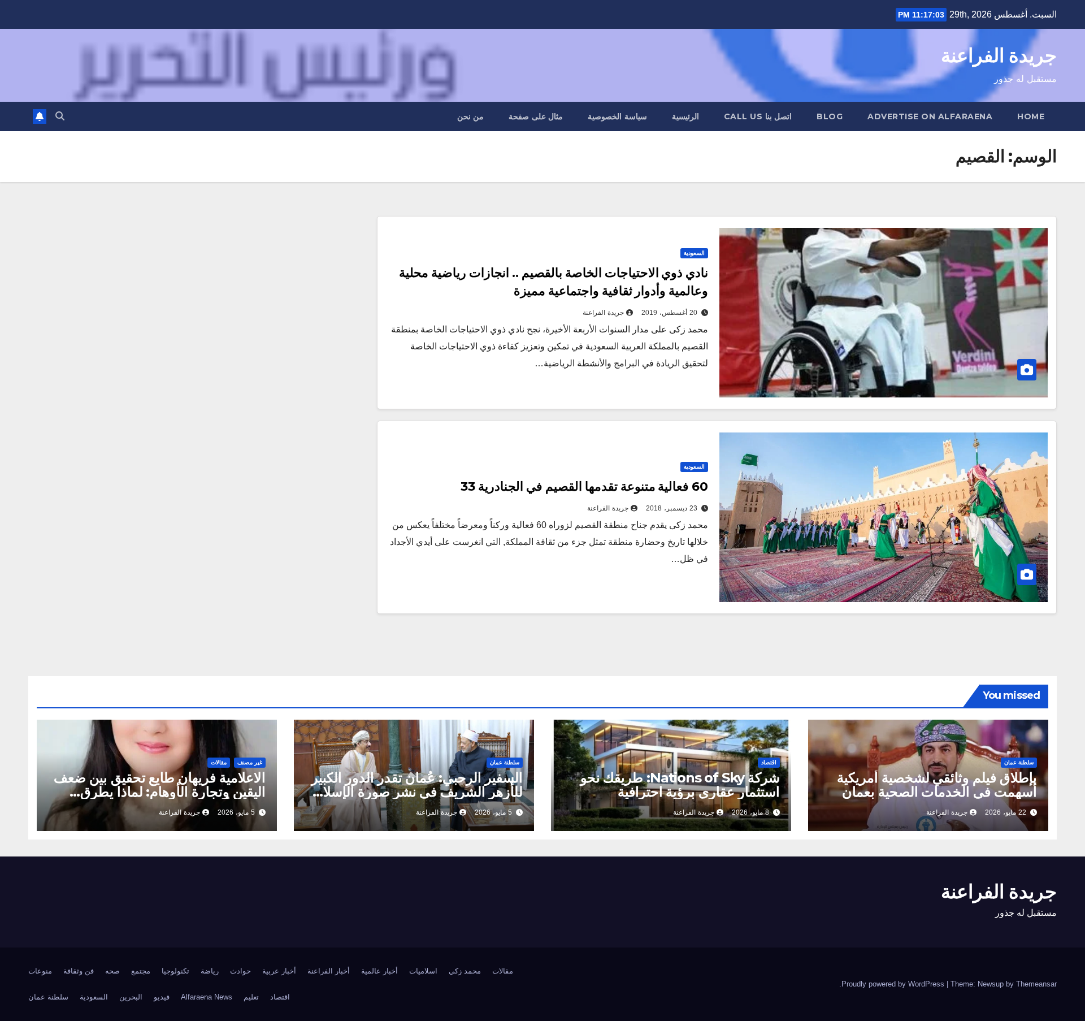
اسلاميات (423, 971)
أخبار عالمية (379, 971)
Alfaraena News (206, 997)
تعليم (251, 997)
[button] (59, 116)
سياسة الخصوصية (617, 116)
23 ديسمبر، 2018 (671, 508)
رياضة (210, 971)
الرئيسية (685, 116)
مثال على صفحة (536, 116)
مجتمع (140, 971)
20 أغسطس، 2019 (669, 313)
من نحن (470, 116)
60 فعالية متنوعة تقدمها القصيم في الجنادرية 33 (584, 486)
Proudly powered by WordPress (894, 984)
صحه (112, 971)
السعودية (694, 253)
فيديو (162, 997)
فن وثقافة (78, 971)
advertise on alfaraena (929, 116)
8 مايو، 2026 (750, 812)
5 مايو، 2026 (493, 812)
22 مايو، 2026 (1005, 812)
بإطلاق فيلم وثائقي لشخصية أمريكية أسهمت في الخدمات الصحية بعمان (937, 784)
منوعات (40, 971)
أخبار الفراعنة (328, 971)
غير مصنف (249, 762)
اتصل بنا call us (758, 116)
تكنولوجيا (175, 971)
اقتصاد (768, 762)
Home (1030, 116)
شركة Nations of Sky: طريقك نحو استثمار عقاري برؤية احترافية (680, 784)
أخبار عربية (279, 971)
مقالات (219, 762)
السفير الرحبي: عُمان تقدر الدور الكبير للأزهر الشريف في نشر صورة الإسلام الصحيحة (417, 791)
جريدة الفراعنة (999, 55)
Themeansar (1036, 984)
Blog (830, 116)
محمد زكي (465, 971)
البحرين (130, 997)
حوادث (240, 971)
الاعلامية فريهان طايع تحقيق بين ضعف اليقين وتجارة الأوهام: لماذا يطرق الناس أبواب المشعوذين (160, 791)
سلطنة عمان (1019, 762)
